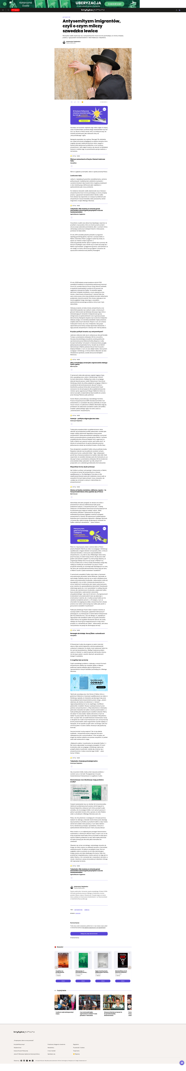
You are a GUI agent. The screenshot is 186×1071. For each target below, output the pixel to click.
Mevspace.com (71, 1060)
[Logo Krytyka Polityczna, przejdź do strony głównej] (92, 10)
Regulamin (76, 1044)
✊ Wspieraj (76, 1054)
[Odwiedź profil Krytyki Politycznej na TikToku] (27, 1061)
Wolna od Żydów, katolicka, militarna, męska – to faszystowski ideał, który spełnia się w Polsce (88, 491)
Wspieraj (16, 10)
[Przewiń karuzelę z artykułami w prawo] (129, 1006)
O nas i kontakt (52, 1051)
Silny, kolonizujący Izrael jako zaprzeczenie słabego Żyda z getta (88, 363)
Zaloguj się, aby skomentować (89, 933)
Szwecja (87, 910)
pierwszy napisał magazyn (94, 375)
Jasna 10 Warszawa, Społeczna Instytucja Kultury (27, 1054)
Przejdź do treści (7, 4)
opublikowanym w (82, 474)
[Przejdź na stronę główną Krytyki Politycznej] (24, 1032)
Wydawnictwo (17, 1047)
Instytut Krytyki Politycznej (21, 1051)
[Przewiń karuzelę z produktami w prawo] (129, 967)
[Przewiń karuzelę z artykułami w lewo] (56, 1006)
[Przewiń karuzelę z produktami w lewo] (56, 967)
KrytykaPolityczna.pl (19, 1044)
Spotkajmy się (51, 1054)
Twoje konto (76, 1051)
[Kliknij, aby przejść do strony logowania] (176, 10)
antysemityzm (78, 910)
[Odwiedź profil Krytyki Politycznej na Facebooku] (21, 1061)
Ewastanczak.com (83, 1060)
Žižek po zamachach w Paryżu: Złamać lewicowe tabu (87, 160)
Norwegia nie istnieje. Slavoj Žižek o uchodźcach (87, 633)
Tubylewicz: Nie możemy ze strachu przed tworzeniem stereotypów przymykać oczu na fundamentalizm (86, 210)
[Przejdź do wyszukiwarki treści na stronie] (8, 10)
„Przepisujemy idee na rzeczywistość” (24, 1040)
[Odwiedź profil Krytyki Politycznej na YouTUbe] (30, 1061)
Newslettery (51, 1047)
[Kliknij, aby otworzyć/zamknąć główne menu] (3, 10)
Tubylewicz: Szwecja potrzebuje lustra (84, 761)
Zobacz (63, 981)
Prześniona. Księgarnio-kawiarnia (56, 1044)
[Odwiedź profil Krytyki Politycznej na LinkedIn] (32, 1061)
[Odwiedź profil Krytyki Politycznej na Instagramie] (24, 1061)
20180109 (77, 913)
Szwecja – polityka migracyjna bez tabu (84, 419)
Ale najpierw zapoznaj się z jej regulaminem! (93, 927)
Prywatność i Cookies (78, 1047)
